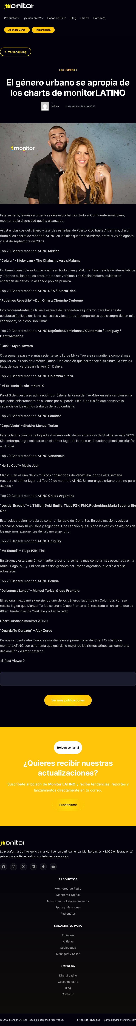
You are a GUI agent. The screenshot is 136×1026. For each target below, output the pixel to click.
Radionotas (68, 913)
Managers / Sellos (68, 954)
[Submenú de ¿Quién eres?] (42, 18)
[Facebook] (3, 866)
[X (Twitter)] (23, 866)
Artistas (68, 941)
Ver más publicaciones (68, 700)
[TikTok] (43, 866)
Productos (10, 18)
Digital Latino (68, 975)
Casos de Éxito (68, 981)
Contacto (68, 994)
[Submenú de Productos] (19, 18)
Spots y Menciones (68, 907)
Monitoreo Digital (68, 895)
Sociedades (68, 947)
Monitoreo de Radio (68, 888)
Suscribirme (68, 805)
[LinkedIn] (33, 866)
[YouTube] (53, 866)
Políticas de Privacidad (88, 1019)
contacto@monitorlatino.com (120, 1019)
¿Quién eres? (32, 18)
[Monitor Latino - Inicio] (19, 6)
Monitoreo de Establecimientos (68, 901)
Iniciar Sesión (43, 29)
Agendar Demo (17, 29)
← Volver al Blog (16, 52)
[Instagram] (13, 866)
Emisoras (68, 935)
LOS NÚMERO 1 (68, 70)
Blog (68, 988)
